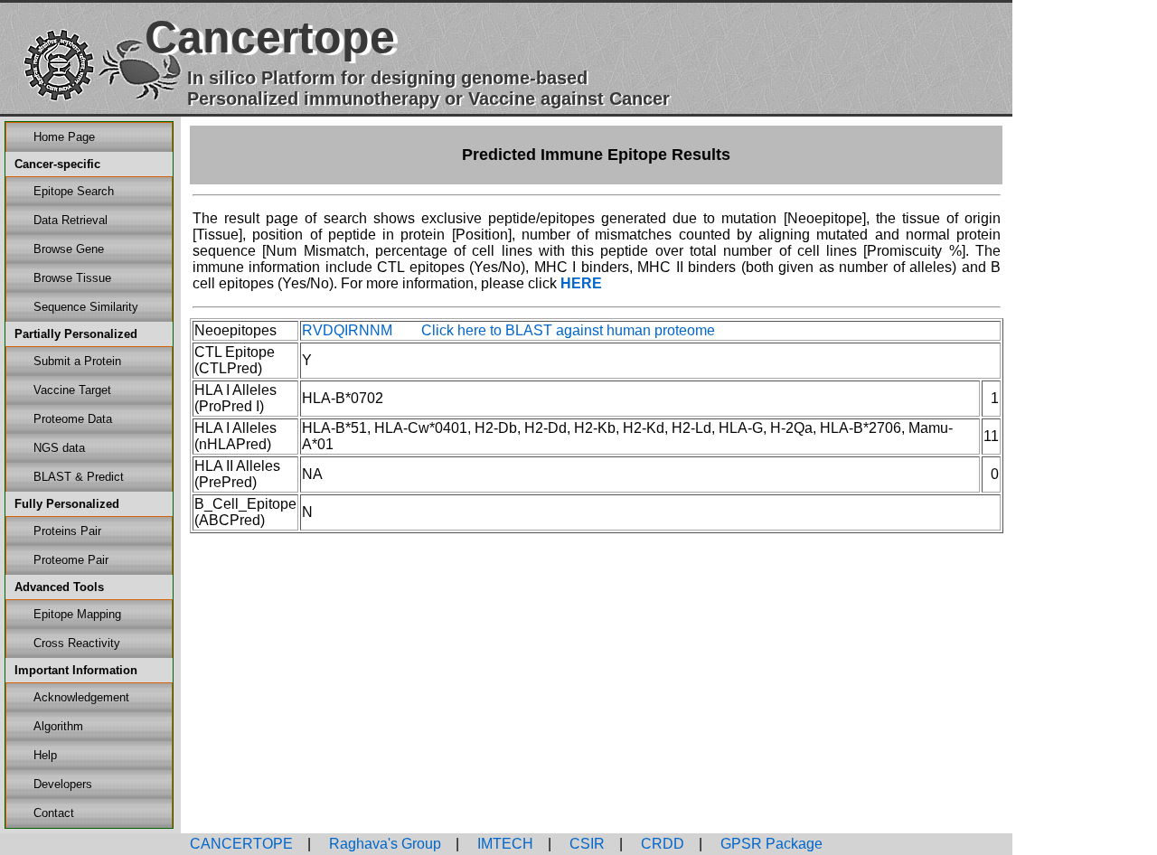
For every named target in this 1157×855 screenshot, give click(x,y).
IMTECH (503, 843)
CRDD (660, 843)
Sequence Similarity (85, 307)
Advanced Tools (59, 587)
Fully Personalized (66, 504)
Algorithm (58, 726)
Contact (53, 813)
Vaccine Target (72, 390)
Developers (62, 784)
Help (45, 755)
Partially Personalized (75, 334)
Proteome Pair (70, 560)
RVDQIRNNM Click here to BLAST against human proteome (508, 330)
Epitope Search (73, 191)
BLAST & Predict (78, 477)
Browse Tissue (72, 278)
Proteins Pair (67, 531)
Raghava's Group (383, 843)
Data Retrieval (70, 220)
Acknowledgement (81, 697)
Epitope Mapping (77, 614)
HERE (581, 283)
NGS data (59, 448)
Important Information (75, 670)
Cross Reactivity (76, 643)
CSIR (585, 843)
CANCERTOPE (241, 843)
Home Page (64, 137)
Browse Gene (68, 249)
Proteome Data (72, 419)
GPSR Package (770, 843)
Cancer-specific (57, 164)
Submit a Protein (77, 361)
